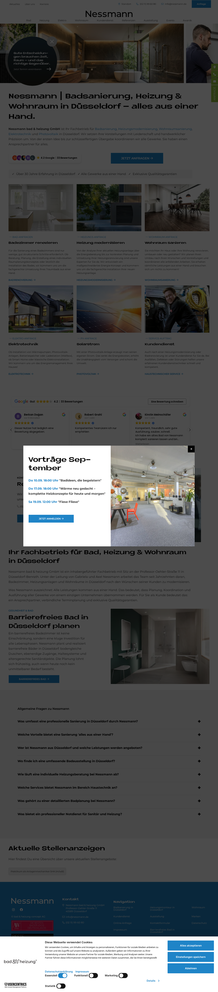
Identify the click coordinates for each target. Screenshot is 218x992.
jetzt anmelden (50, 518)
